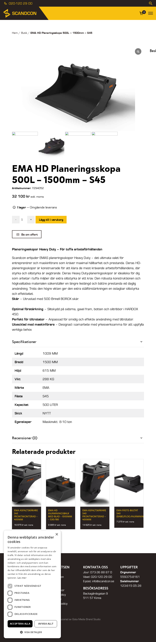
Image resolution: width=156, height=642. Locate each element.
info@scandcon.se (103, 581)
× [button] (56, 534)
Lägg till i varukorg (51, 220)
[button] (32, 632)
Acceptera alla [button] (20, 623)
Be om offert (29, 234)
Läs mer (22, 577)
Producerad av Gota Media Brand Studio (78, 619)
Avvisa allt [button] (45, 623)
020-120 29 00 (20, 3)
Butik (24, 33)
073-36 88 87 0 (101, 572)
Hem (15, 33)
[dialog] (32, 584)
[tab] (78, 342)
